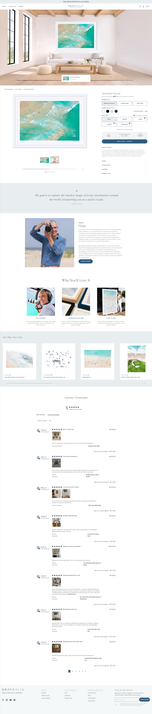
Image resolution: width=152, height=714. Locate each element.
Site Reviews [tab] (40, 415)
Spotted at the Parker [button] (94, 446)
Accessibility (91, 700)
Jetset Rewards (45, 698)
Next (83, 169)
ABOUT (21, 6)
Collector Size (45, 695)
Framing (43, 692)
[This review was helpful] (110, 451)
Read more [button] (72, 594)
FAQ (66, 692)
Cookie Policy (92, 698)
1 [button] (69, 671)
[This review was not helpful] (113, 451)
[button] (140, 6)
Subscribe (144, 699)
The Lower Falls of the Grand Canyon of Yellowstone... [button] (90, 598)
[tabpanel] (76, 552)
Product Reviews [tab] (53, 415)
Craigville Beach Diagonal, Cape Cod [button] (93, 659)
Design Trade (68, 698)
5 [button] (82, 671)
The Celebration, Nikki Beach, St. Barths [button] (92, 564)
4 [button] (79, 671)
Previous (16, 169)
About (43, 690)
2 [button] (72, 671)
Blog (89, 695)
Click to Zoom (50, 172)
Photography (9, 89)
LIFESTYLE (12, 6)
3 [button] (75, 671)
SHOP (4, 6)
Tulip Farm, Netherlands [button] (94, 505)
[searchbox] (43, 420)
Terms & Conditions (95, 690)
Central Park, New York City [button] (93, 630)
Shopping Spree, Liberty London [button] (92, 475)
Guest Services (71, 690)
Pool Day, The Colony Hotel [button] (93, 535)
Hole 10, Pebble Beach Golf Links (130, 377)
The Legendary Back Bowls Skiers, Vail (54, 377)
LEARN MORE (86, 261)
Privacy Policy (92, 692)
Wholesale (67, 695)
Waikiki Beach (86, 377)
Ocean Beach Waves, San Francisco (14, 377)
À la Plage (18, 89)
